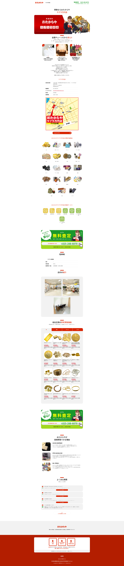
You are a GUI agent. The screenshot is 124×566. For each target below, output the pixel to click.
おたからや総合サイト (62, 558)
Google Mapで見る (57, 132)
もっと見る (62, 489)
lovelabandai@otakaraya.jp (58, 90)
